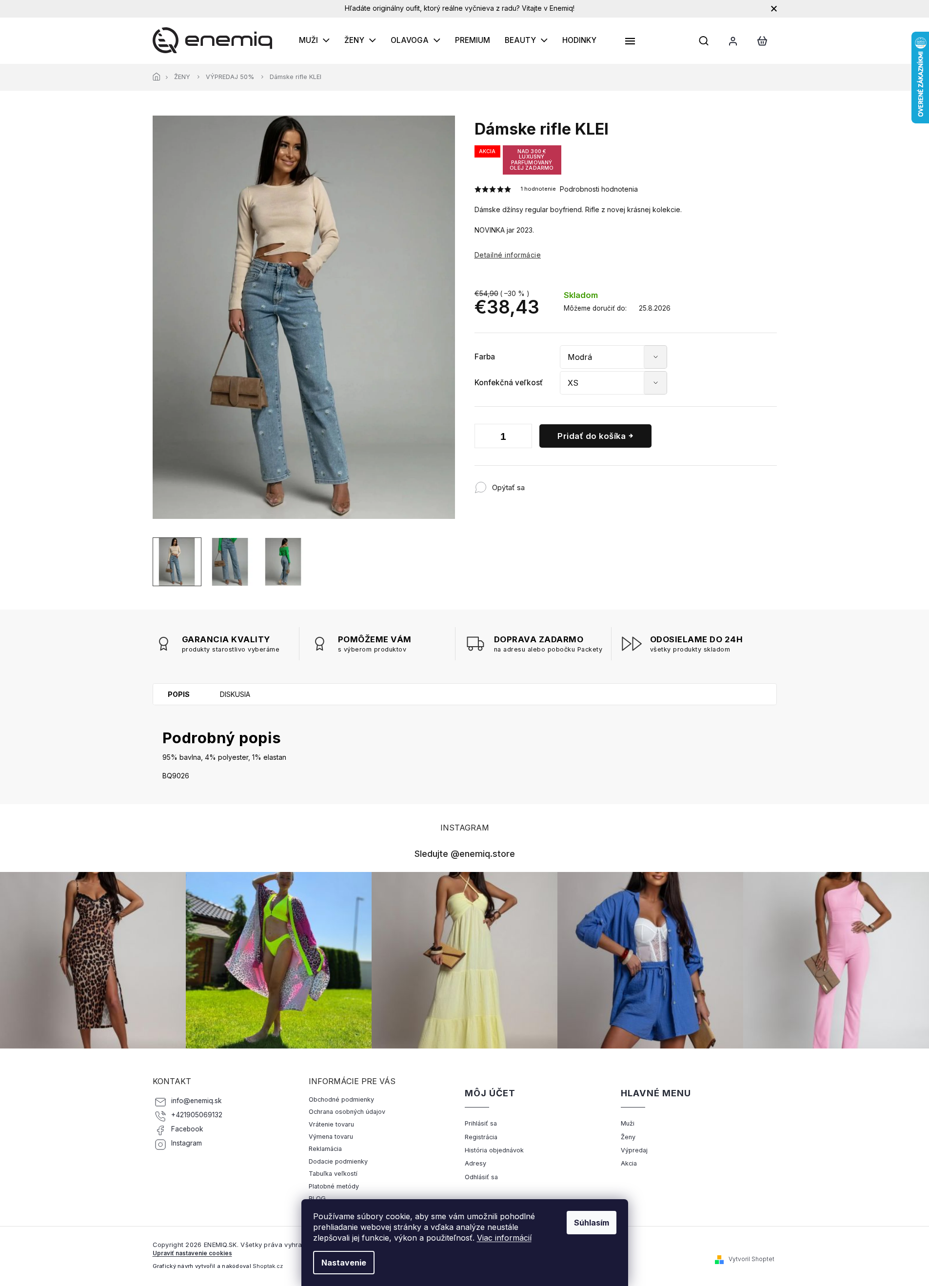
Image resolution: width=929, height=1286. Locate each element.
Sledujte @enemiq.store (465, 853)
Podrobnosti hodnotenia (599, 189)
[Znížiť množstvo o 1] (484, 438)
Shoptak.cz (268, 1266)
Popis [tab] (179, 694)
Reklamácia (325, 1148)
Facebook (187, 1129)
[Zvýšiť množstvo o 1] (522, 438)
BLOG (317, 1198)
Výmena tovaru (331, 1136)
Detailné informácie (507, 255)
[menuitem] (314, 40)
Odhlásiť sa (481, 1177)
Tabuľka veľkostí (333, 1173)
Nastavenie (343, 1262)
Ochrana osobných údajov (347, 1111)
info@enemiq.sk (196, 1101)
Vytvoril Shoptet (751, 1259)
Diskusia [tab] (235, 694)
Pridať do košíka (591, 436)
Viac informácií (504, 1238)
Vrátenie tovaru (331, 1124)
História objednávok (494, 1150)
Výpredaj (634, 1150)
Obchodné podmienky (341, 1099)
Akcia (629, 1163)
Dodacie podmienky (338, 1161)
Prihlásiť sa (481, 1123)
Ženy (628, 1137)
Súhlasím (591, 1222)
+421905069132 (196, 1115)
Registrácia (481, 1137)
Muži (627, 1123)
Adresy (475, 1163)
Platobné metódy (334, 1186)
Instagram (186, 1143)
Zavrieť (589, 482)
